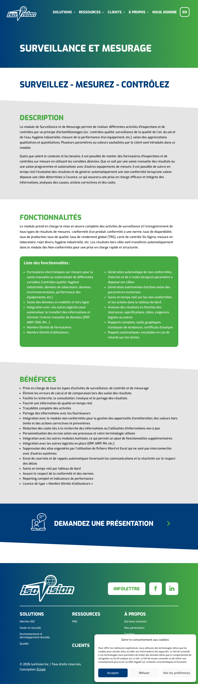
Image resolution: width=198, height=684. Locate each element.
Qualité (24, 644)
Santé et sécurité (30, 628)
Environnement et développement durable (35, 636)
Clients (115, 12)
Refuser (144, 673)
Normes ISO (27, 621)
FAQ (74, 621)
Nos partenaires (134, 628)
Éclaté (41, 669)
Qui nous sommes (135, 621)
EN (184, 12)
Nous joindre (164, 12)
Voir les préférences (176, 673)
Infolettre (127, 589)
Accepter (113, 673)
